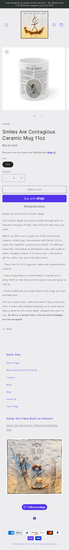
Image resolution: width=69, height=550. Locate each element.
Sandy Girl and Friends (29, 544)
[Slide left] (27, 116)
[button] (6, 24)
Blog (8, 392)
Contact (10, 377)
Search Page (12, 363)
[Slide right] (41, 116)
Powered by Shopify (48, 544)
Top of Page (12, 406)
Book (9, 385)
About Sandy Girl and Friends (21, 370)
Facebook (11, 399)
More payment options (34, 206)
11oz (8, 164)
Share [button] (9, 329)
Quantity (6, 171)
